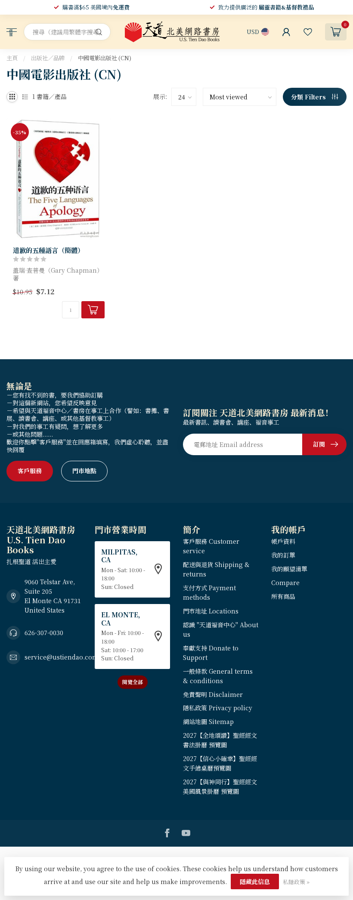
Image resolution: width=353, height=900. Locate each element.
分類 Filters (309, 96)
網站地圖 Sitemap (208, 721)
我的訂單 (283, 555)
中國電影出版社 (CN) (104, 58)
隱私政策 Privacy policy (217, 707)
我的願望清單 (289, 568)
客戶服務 (30, 470)
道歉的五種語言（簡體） (48, 250)
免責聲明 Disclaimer (213, 694)
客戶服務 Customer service (211, 546)
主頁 (12, 58)
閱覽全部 (132, 681)
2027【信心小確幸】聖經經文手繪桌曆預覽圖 (220, 763)
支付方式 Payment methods (209, 592)
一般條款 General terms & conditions (218, 676)
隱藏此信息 (255, 881)
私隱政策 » (296, 882)
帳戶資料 (283, 541)
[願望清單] (307, 31)
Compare (285, 582)
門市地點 (84, 470)
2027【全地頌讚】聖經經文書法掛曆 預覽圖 (220, 740)
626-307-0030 (44, 632)
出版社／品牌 (48, 58)
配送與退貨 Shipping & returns (216, 569)
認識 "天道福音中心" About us (220, 629)
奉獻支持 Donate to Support (210, 653)
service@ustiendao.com (62, 657)
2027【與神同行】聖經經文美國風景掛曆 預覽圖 (220, 786)
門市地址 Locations (210, 611)
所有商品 (283, 596)
